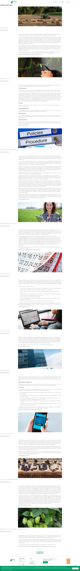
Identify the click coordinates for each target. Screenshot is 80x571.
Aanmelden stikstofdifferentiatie (5, 330)
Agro (4, 80)
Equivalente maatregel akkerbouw (5, 273)
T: (32, 560)
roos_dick (6, 80)
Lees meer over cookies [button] (8, 569)
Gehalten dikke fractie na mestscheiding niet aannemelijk (8, 479)
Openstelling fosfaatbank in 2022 (5, 370)
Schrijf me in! (45, 562)
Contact (49, 2)
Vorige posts (40, 551)
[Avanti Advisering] (13, 2)
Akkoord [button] (75, 568)
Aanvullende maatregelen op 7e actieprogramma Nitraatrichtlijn (9, 149)
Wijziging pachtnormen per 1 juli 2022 (5, 78)
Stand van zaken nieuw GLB (4, 27)
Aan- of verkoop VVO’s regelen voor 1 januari (7, 433)
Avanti (55, 2)
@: (34, 561)
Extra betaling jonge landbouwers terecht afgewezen (8, 223)
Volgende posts (40, 553)
